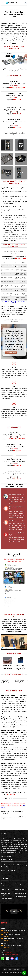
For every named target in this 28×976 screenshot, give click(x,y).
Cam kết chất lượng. (20, 893)
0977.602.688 (5, 316)
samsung (16, 10)
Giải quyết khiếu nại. (20, 896)
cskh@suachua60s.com (11, 954)
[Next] (24, 591)
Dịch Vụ (11, 10)
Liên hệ (16, 290)
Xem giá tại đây (17, 265)
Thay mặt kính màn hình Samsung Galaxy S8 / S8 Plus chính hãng (20, 667)
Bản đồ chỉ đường (6, 856)
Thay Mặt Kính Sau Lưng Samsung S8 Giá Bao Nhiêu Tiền (21, 682)
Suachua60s (4, 23)
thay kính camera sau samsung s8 (11, 69)
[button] (2, 3)
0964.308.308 (19, 314)
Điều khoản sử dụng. (21, 889)
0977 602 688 (21, 87)
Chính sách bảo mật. (7, 898)
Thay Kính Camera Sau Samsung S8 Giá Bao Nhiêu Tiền (7, 682)
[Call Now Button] (24, 973)
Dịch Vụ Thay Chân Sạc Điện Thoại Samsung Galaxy (7, 667)
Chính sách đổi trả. (6, 889)
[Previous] (4, 591)
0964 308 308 (13, 87)
